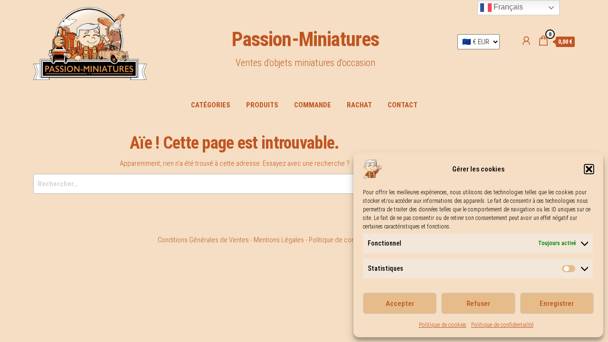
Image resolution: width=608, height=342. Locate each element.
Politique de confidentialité (502, 325)
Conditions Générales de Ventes (203, 240)
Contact (403, 105)
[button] (589, 169)
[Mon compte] (526, 41)
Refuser (478, 303)
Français (507, 7)
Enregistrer (557, 303)
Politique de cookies (442, 325)
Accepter (400, 303)
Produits (262, 105)
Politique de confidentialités (348, 240)
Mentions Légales (279, 240)
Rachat (359, 105)
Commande (312, 105)
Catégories (210, 105)
